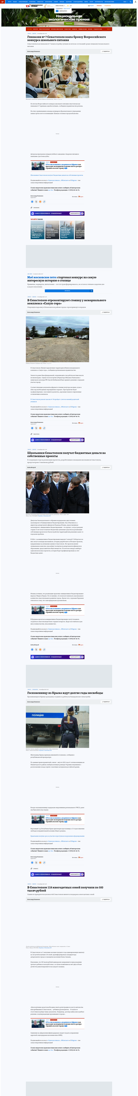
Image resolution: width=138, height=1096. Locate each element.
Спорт (94, 1)
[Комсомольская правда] (34, 5)
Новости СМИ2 (34, 1077)
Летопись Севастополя (58, 29)
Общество (41, 1)
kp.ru (81, 196)
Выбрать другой (63, 12)
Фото (10, 1)
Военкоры (78, 29)
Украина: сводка (86, 29)
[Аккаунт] (135, 2)
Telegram (76, 180)
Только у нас (70, 29)
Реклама (98, 5)
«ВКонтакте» (66, 180)
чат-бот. (51, 190)
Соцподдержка (80, 1)
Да (57, 12)
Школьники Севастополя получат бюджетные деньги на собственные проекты (57, 175)
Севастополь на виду (45, 29)
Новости (35, 29)
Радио (91, 5)
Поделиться (106, 51)
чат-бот (51, 639)
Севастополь (36, 434)
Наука (89, 1)
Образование (36, 207)
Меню (2, 2)
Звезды (64, 1)
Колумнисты (102, 1)
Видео (15, 1)
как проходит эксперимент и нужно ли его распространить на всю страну (64, 166)
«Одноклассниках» (54, 180)
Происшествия (113, 1)
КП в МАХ (94, 29)
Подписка (107, 5)
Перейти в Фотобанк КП (44, 516)
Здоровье (71, 1)
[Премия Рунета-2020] (48, 6)
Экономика (50, 1)
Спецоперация (23, 1)
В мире (58, 1)
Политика (33, 1)
